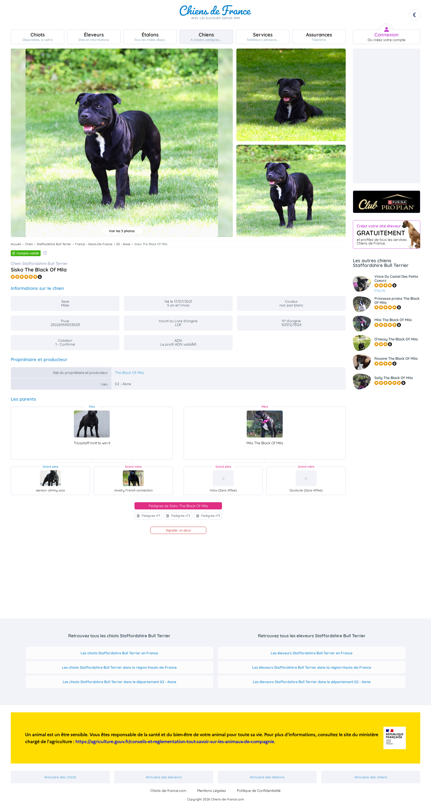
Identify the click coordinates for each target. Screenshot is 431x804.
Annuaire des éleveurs (164, 777)
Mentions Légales (211, 790)
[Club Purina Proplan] (386, 202)
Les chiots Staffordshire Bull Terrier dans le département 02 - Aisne (119, 682)
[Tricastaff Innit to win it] (92, 424)
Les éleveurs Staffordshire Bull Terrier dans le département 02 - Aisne (312, 682)
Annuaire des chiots (60, 777)
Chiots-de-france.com (168, 790)
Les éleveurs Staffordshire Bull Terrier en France (311, 653)
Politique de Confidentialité (259, 790)
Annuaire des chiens (370, 777)
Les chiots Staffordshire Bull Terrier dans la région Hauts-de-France (119, 667)
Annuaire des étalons (267, 777)
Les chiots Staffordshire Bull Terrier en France (119, 653)
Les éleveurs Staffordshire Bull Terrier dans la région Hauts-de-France (311, 667)
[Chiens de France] (215, 14)
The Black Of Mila (129, 372)
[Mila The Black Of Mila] (265, 424)
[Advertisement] (386, 116)
